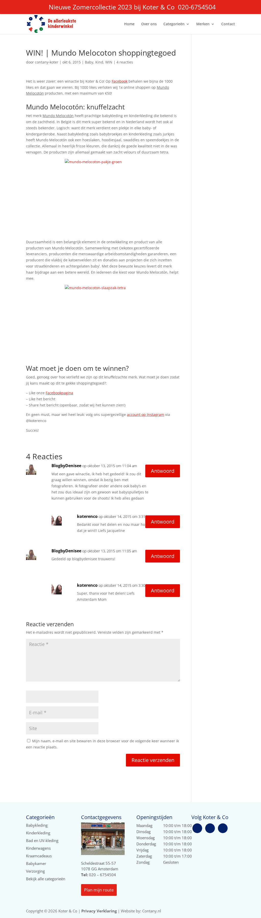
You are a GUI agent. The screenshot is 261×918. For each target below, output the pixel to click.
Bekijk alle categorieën (45, 878)
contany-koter (46, 62)
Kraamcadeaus (39, 855)
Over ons (149, 24)
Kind (99, 62)
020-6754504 (197, 7)
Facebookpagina (59, 392)
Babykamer (36, 863)
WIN (108, 62)
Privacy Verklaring (99, 910)
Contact (228, 24)
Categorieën (174, 24)
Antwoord (162, 470)
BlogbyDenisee (66, 465)
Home (129, 24)
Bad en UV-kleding (42, 840)
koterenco (87, 516)
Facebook (119, 81)
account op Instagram (145, 414)
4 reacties (124, 62)
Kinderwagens (38, 848)
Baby (89, 62)
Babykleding (37, 825)
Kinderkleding (38, 832)
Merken (203, 24)
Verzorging (35, 871)
